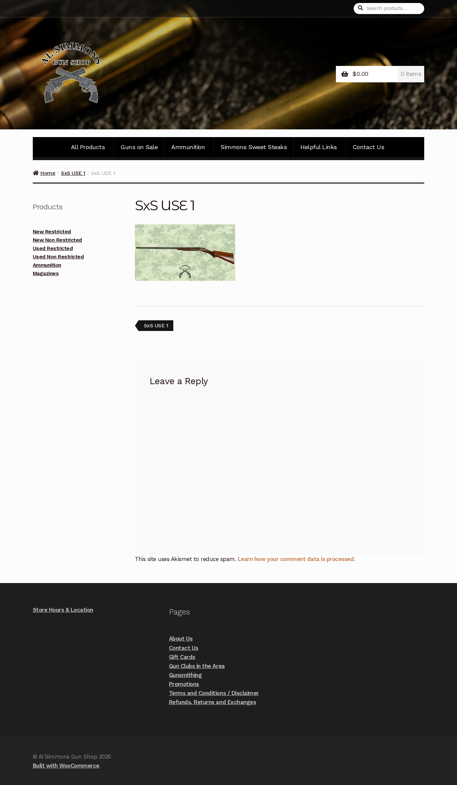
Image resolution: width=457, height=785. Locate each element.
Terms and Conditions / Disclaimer (214, 693)
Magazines (46, 273)
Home (47, 173)
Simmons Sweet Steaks (253, 146)
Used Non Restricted (58, 257)
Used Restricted (53, 248)
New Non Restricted (57, 240)
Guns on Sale (139, 146)
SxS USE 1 (73, 173)
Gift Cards (182, 657)
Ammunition (188, 146)
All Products (88, 146)
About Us (181, 638)
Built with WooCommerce (66, 765)
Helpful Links (318, 146)
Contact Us (368, 146)
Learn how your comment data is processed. (296, 559)
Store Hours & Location (63, 609)
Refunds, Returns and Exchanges (212, 702)
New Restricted (52, 232)
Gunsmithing (185, 675)
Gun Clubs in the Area (197, 666)
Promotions (184, 684)
